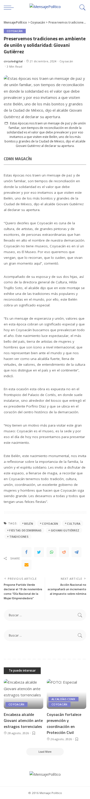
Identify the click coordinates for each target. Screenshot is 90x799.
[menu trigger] (10, 7)
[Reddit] (64, 552)
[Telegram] (77, 552)
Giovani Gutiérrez (65, 530)
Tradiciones (18, 536)
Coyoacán (15, 31)
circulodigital (13, 61)
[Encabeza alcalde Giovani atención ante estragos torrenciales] (23, 694)
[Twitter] (39, 552)
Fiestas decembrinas (25, 530)
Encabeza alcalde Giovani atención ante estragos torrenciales (23, 720)
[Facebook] (27, 552)
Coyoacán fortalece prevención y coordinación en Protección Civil (64, 723)
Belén (28, 523)
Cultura (73, 523)
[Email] (27, 565)
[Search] (81, 7)
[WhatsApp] (51, 552)
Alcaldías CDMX (64, 699)
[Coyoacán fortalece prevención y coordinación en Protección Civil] (66, 694)
